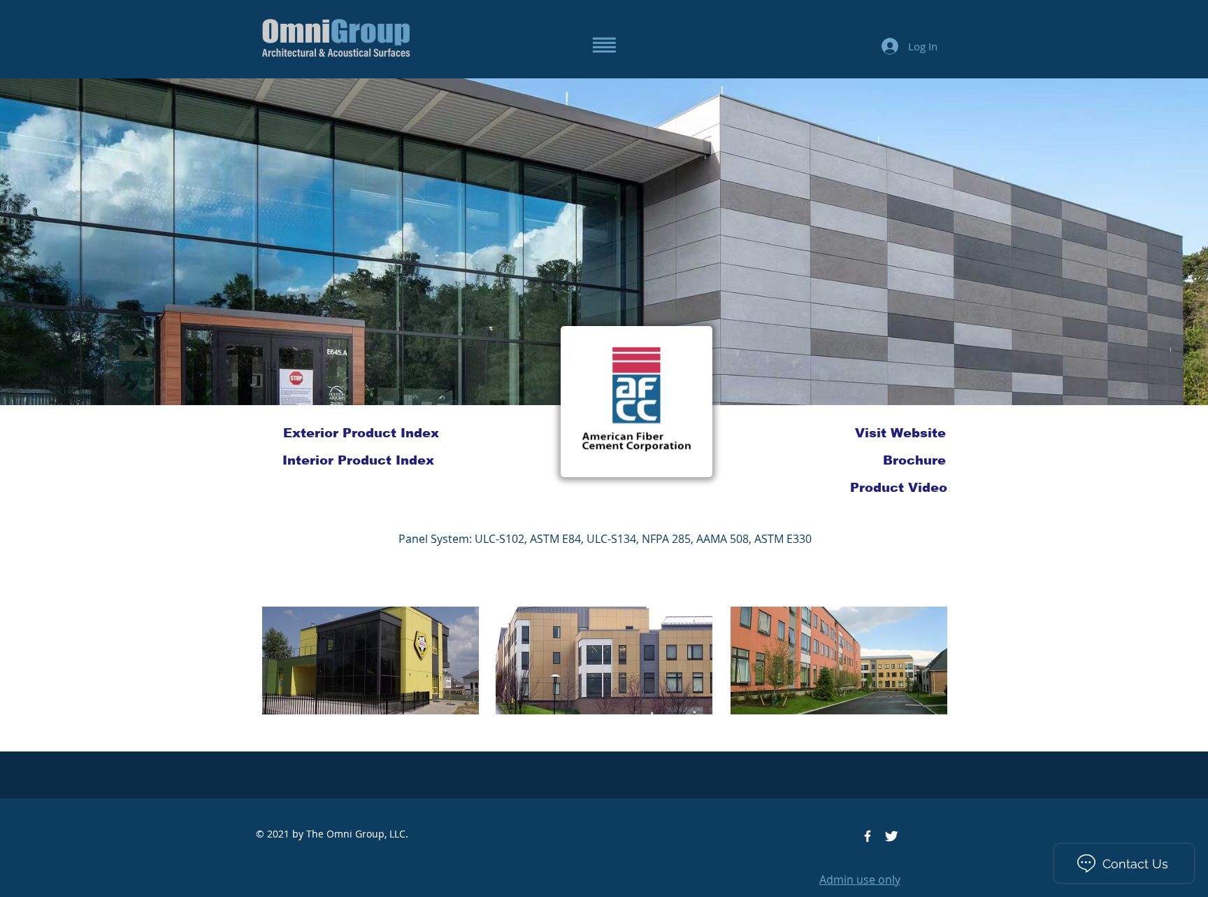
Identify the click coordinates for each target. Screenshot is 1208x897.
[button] (604, 45)
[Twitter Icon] (891, 836)
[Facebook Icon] (867, 836)
